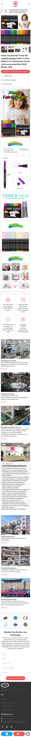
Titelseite (2, 11)
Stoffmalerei (6, 11)
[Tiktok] (11, 726)
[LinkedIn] (7, 726)
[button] (4, 49)
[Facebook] (2, 726)
